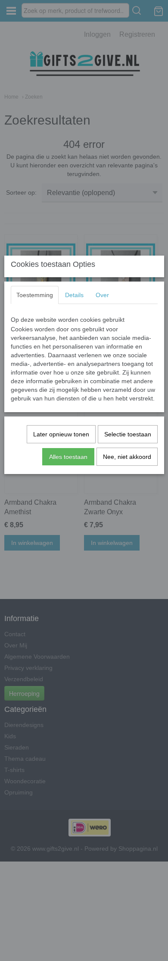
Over (102, 295)
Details (74, 295)
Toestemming (34, 295)
